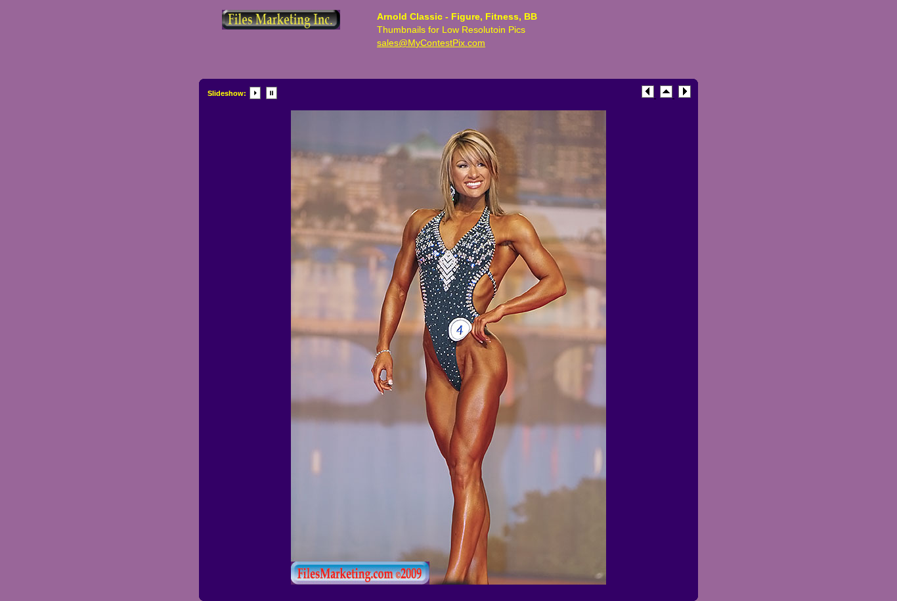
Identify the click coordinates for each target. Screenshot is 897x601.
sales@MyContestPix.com (431, 42)
